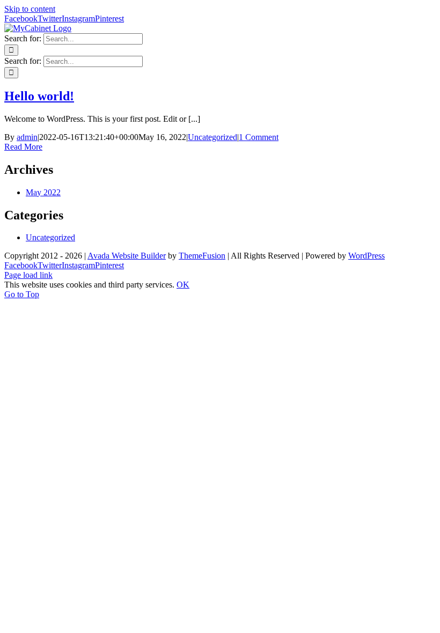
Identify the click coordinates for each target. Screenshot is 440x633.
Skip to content (29, 8)
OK (183, 284)
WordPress (366, 255)
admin (27, 137)
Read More (23, 146)
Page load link (28, 274)
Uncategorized (212, 137)
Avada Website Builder (126, 255)
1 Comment (258, 137)
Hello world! (39, 96)
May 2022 (43, 192)
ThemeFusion (202, 255)
